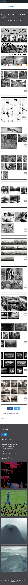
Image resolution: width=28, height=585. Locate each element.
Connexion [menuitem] (3, 1)
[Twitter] (5, 434)
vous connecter (10, 417)
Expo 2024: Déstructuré (8, 448)
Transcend (19, 580)
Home (2, 20)
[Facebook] (2, 434)
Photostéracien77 (9, 6)
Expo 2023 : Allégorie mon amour (10, 451)
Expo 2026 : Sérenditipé (8, 446)
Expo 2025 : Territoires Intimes (9, 444)
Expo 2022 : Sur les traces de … (9, 453)
